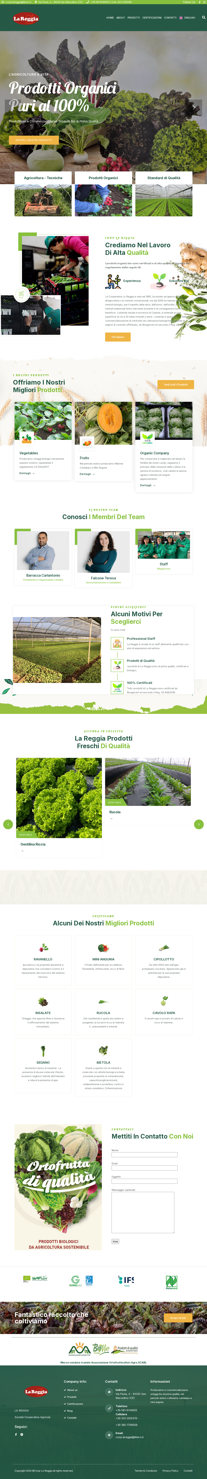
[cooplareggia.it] (25, 17)
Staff (164, 564)
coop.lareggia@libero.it (18, 2)
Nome (115, 1150)
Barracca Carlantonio (43, 575)
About (120, 17)
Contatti (170, 17)
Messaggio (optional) (123, 1189)
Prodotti (134, 17)
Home (110, 17)
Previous (8, 824)
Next (199, 824)
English (190, 17)
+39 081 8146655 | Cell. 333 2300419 (111, 2)
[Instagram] (204, 2)
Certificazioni (152, 17)
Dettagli (25, 473)
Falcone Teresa (103, 578)
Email (114, 1163)
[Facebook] (199, 2)
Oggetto (116, 1176)
